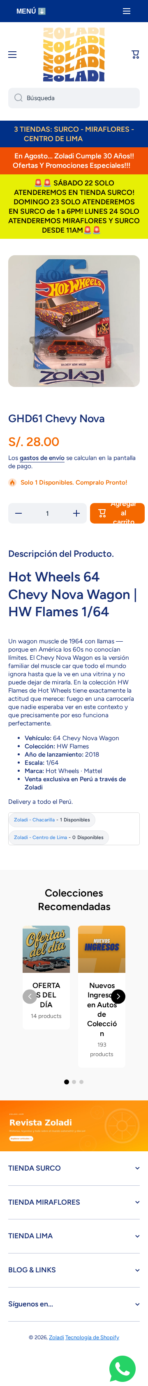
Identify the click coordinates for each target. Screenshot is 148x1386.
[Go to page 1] (66, 1082)
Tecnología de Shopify (92, 1337)
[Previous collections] (30, 996)
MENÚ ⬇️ (31, 11)
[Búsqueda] (15, 98)
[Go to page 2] (74, 1082)
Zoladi (56, 1337)
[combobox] (74, 98)
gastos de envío (42, 458)
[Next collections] (118, 996)
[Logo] (74, 54)
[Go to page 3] (81, 1082)
